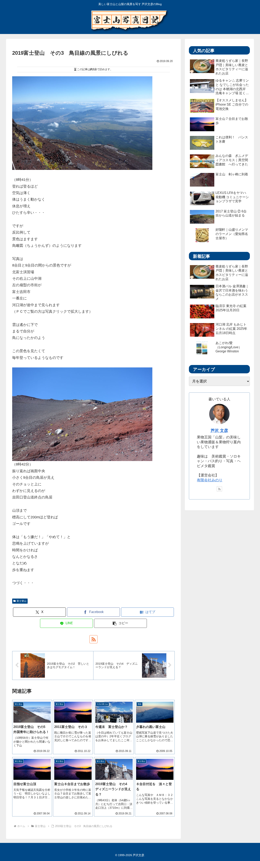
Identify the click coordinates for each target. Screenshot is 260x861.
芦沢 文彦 (219, 430)
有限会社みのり (209, 480)
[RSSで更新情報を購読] (93, 639)
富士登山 (21, 601)
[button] (120, 623)
